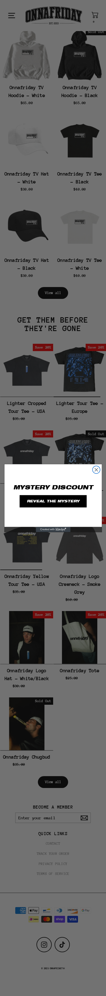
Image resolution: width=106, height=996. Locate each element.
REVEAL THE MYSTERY (53, 501)
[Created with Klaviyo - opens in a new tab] (53, 529)
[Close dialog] (96, 469)
